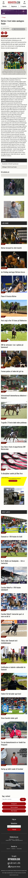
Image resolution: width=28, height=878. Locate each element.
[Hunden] (14, 859)
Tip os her (8, 848)
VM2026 (3, 532)
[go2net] (14, 863)
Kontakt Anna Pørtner (13, 480)
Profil (3, 292)
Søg (23, 799)
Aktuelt (3, 418)
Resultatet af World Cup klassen (10, 164)
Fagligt (3, 391)
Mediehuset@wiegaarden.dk (17, 840)
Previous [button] (2, 63)
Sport (3, 244)
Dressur (3, 443)
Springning (4, 36)
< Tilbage (3, 17)
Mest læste (14, 811)
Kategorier (14, 804)
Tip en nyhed (14, 807)
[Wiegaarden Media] (14, 866)
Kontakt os (13, 848)
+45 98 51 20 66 (8, 840)
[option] (14, 63)
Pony (3, 738)
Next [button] (25, 63)
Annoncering (19, 848)
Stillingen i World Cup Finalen (9, 167)
